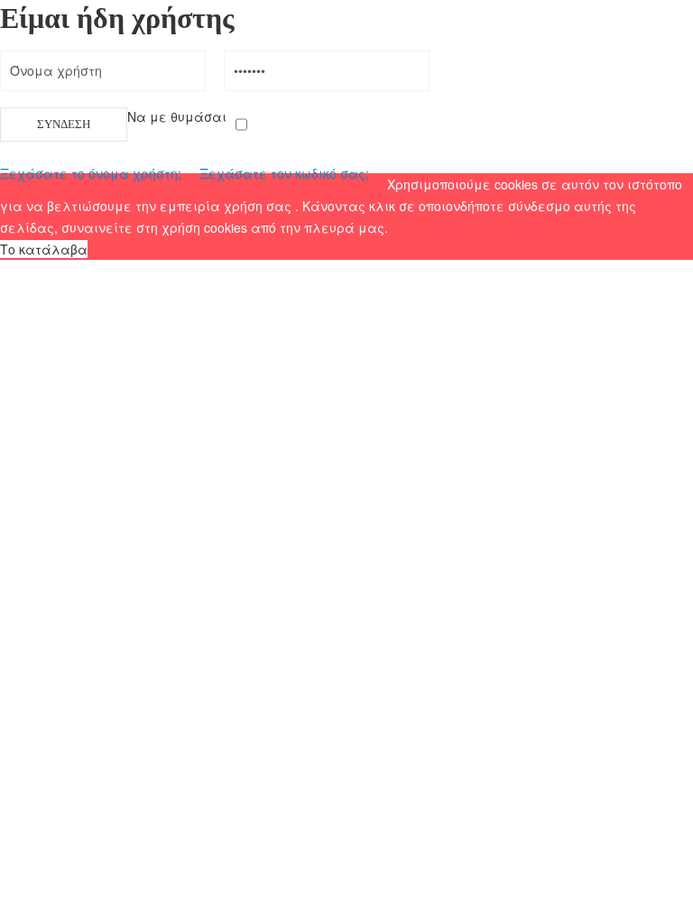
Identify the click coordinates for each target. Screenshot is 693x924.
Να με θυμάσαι (176, 116)
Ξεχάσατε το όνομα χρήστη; (90, 173)
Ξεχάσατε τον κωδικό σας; (284, 173)
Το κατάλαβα (44, 249)
